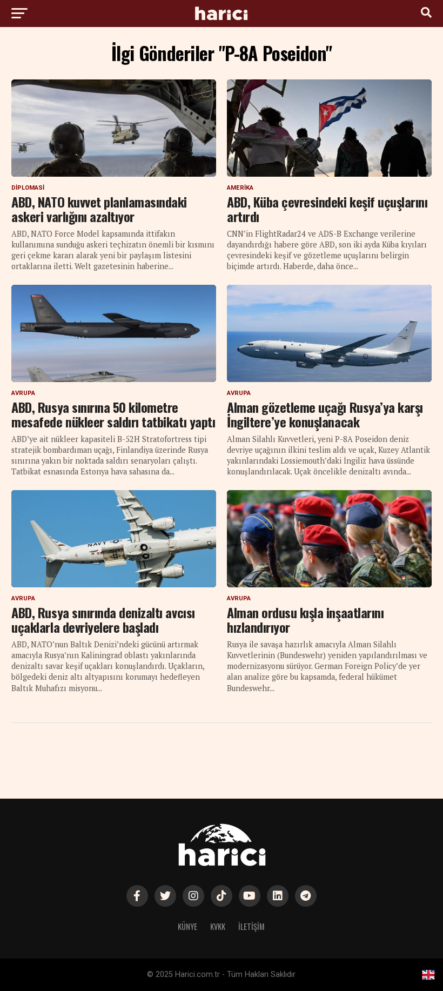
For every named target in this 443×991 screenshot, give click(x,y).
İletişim (251, 926)
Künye (187, 926)
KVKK (217, 926)
